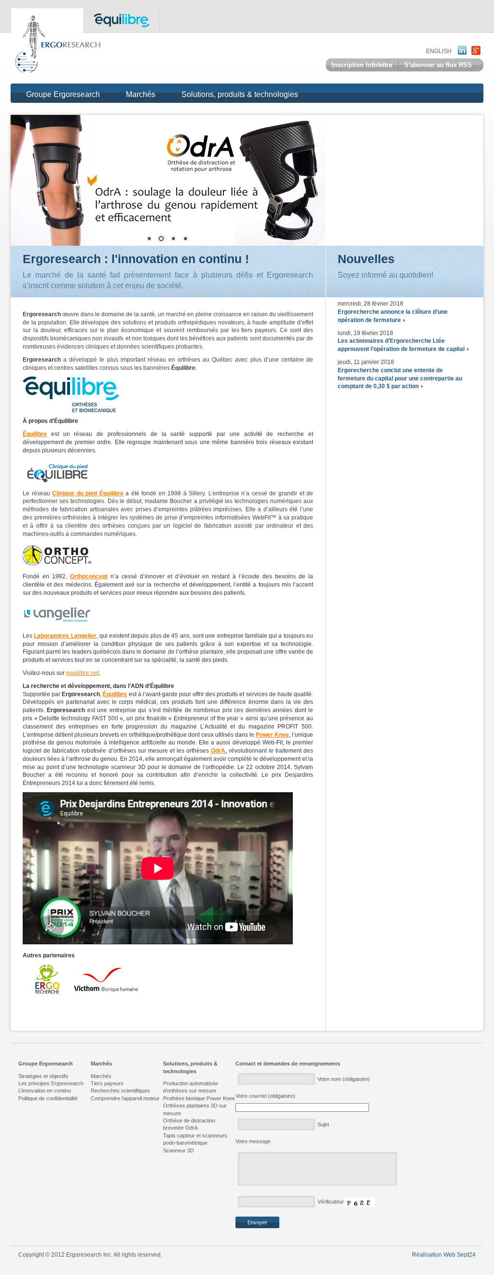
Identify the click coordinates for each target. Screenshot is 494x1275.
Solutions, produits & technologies (239, 94)
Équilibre (35, 434)
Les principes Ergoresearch (50, 1083)
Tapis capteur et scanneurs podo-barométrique (195, 1139)
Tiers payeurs (107, 1083)
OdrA (218, 750)
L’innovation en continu (44, 1090)
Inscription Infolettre (361, 65)
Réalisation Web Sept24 (444, 1254)
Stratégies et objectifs (43, 1076)
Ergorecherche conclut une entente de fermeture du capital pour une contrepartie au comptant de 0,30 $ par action (400, 378)
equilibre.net (82, 673)
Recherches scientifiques (120, 1090)
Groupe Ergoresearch (63, 94)
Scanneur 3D (178, 1150)
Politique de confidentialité (48, 1098)
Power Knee (272, 734)
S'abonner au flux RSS (438, 65)
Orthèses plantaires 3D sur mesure (195, 1109)
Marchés (140, 94)
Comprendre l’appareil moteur (125, 1098)
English (439, 51)
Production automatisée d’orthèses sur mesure (190, 1086)
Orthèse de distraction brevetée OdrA (189, 1124)
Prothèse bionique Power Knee (199, 1098)
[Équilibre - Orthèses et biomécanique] (71, 394)
